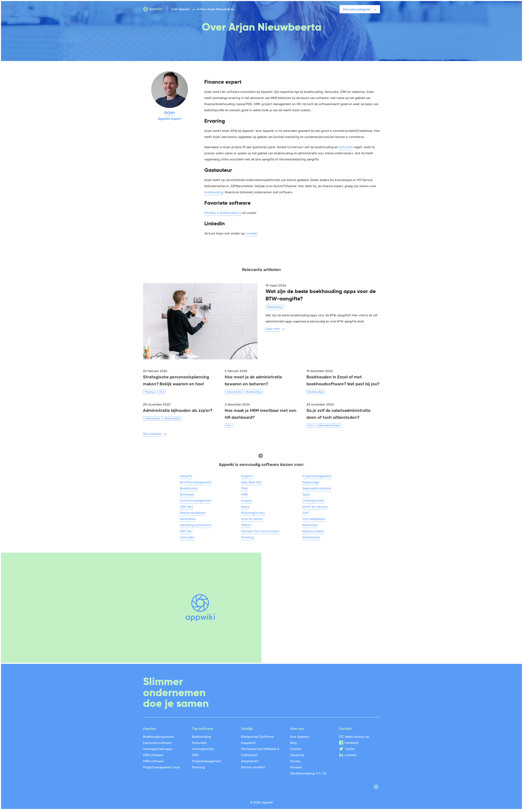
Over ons (297, 729)
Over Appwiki (299, 737)
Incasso (246, 500)
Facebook (352, 743)
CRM (195, 755)
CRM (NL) (186, 507)
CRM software (153, 755)
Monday (209, 213)
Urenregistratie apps (158, 749)
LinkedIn (251, 233)
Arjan (169, 112)
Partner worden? (253, 767)
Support (247, 476)
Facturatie (187, 537)
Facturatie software (157, 743)
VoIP (305, 513)
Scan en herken (252, 519)
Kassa (245, 507)
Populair (149, 729)
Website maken (313, 531)
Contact (296, 749)
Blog (293, 743)
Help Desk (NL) (251, 482)
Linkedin (351, 755)
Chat (244, 488)
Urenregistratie (313, 500)
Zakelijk (247, 729)
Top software (202, 729)
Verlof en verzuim (314, 507)
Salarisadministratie (316, 488)
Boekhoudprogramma (158, 737)
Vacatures (297, 755)
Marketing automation (195, 525)
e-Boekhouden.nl (229, 213)
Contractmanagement (195, 500)
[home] (155, 9)
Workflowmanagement (196, 482)
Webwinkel (309, 525)
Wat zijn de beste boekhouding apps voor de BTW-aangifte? (321, 295)
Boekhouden (189, 488)
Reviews (296, 767)
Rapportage (310, 482)
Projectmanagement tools (161, 767)
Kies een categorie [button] (356, 9)
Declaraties (188, 519)
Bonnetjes (187, 494)
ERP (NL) (186, 531)
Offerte (246, 525)
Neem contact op (357, 737)
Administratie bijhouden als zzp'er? (177, 410)
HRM (244, 494)
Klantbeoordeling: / (308, 773)
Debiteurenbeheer (192, 513)
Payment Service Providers (260, 531)
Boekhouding (201, 737)
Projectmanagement (316, 476)
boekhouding (213, 192)
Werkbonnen (311, 537)
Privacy (295, 761)
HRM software (153, 761)
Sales (306, 494)
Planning (247, 537)
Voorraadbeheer (313, 519)
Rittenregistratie (253, 513)
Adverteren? (250, 761)
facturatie (346, 147)
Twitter (350, 749)
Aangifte (186, 476)
